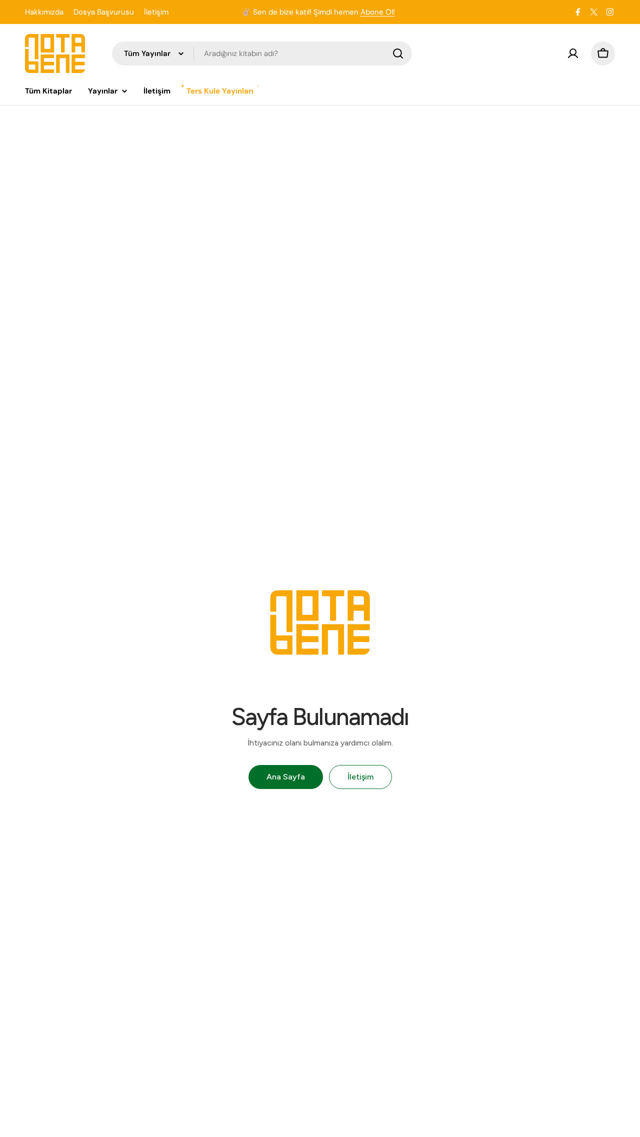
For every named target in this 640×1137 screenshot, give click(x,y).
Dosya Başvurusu (104, 12)
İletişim (156, 12)
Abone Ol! (377, 12)
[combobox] (262, 54)
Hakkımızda (44, 12)
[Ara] (398, 54)
